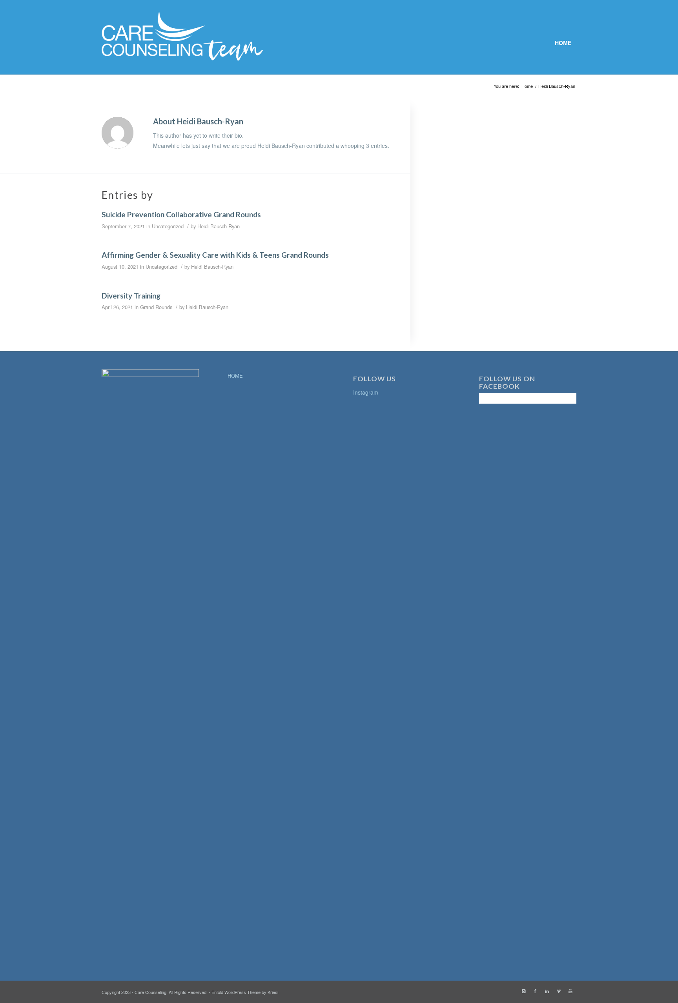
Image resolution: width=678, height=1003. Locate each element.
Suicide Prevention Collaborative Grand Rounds (181, 214)
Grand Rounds (156, 307)
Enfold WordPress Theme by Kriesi (244, 992)
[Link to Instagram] (523, 991)
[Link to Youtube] (570, 991)
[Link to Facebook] (535, 991)
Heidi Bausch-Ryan (218, 226)
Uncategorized (168, 226)
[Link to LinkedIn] (547, 991)
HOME (235, 375)
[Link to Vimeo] (559, 991)
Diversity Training (131, 295)
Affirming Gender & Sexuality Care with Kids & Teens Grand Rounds (215, 254)
